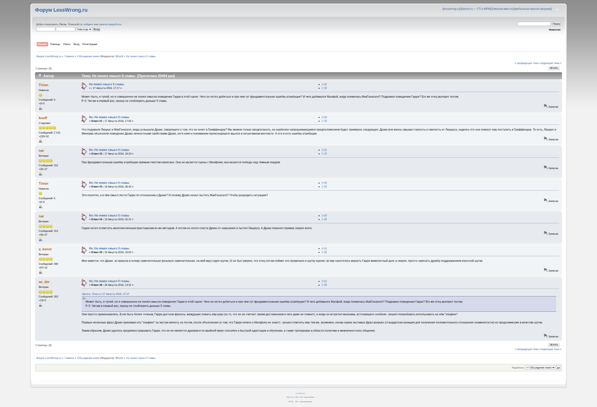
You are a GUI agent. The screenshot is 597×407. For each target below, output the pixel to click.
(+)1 (324, 150)
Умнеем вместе (503, 9)
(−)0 (324, 88)
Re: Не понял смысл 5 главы (109, 117)
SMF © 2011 (299, 397)
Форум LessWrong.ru (61, 10)
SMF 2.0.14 (290, 397)
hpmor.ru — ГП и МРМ (476, 9)
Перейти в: (518, 367)
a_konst (45, 249)
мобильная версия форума (533, 9)
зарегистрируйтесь (110, 24)
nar (41, 150)
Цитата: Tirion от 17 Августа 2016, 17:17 (105, 294)
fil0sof (118, 56)
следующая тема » (550, 63)
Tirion (43, 85)
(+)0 (324, 84)
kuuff (43, 118)
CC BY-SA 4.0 (300, 393)
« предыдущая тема (526, 63)
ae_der (44, 282)
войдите (88, 24)
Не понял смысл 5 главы (106, 84)
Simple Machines (309, 397)
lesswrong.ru (451, 9)
